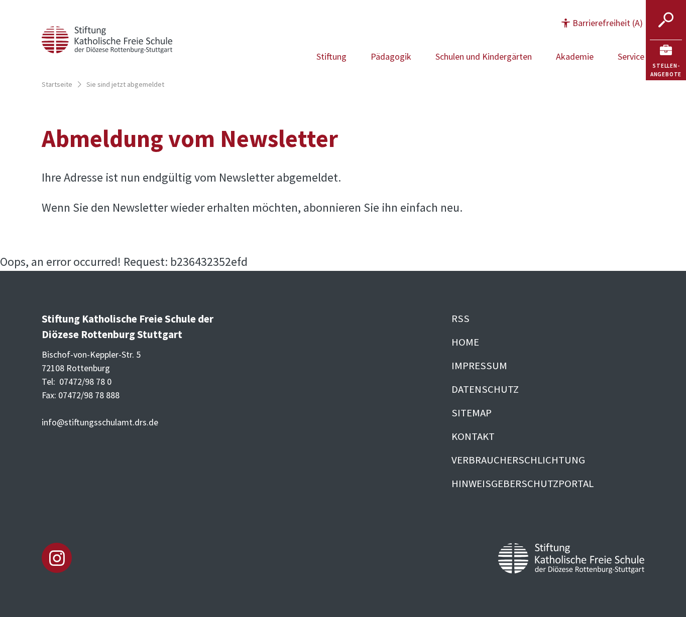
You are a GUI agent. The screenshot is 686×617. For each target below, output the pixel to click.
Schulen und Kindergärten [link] (483, 56)
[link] (666, 60)
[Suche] (666, 20)
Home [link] (465, 342)
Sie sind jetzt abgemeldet (125, 84)
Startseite (57, 84)
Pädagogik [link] (391, 56)
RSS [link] (460, 318)
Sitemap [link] (471, 412)
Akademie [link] (575, 56)
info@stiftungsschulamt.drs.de (100, 422)
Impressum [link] (479, 365)
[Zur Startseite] (107, 38)
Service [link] (631, 56)
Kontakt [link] (473, 436)
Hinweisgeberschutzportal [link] (522, 483)
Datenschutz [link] (485, 389)
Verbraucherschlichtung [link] (518, 460)
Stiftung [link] (331, 56)
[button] (602, 23)
